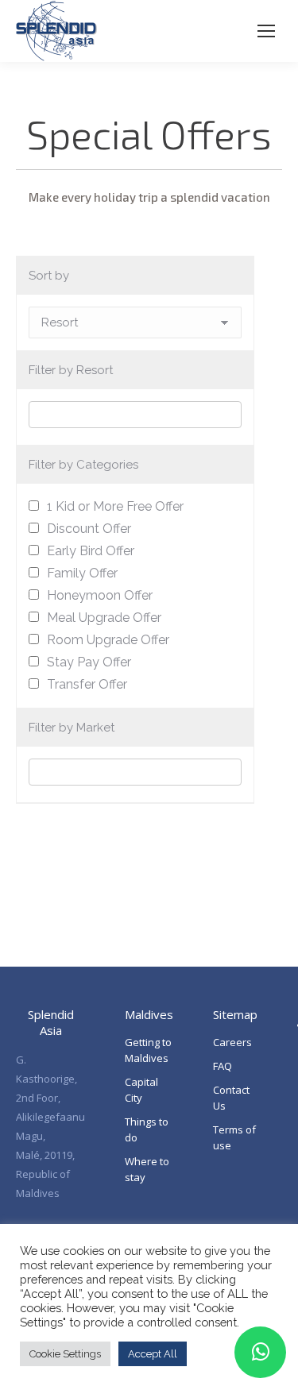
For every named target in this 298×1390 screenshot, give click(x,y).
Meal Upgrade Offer (104, 617)
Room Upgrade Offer (108, 639)
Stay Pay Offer (89, 662)
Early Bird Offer (90, 550)
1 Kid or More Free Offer (115, 506)
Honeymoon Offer (100, 595)
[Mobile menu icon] (266, 31)
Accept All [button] (152, 1354)
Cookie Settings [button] (65, 1354)
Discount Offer (89, 528)
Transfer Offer (87, 684)
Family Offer (82, 573)
